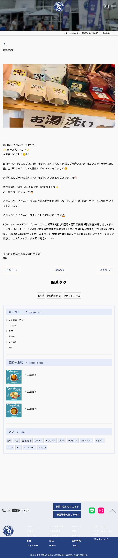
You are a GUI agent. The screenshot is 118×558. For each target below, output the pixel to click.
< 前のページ (12, 269)
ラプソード (72, 440)
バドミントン (86, 440)
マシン (62, 440)
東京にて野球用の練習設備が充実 (21, 254)
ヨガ (18, 447)
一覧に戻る (59, 269)
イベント (42, 447)
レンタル (12, 325)
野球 (5, 258)
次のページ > (106, 269)
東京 (16, 440)
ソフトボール (29, 447)
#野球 (41, 295)
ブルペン (38, 440)
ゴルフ (10, 447)
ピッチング (50, 440)
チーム (11, 336)
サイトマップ (101, 539)
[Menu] (113, 6)
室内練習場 (26, 440)
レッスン (12, 341)
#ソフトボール (72, 295)
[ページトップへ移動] (113, 510)
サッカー (99, 440)
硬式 (10, 330)
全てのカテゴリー (17, 319)
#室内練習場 (54, 295)
